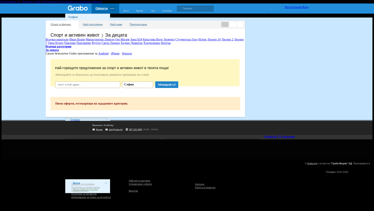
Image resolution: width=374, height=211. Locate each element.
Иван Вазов (77, 39)
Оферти (105, 8)
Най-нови (116, 24)
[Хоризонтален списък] (225, 24)
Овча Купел (56, 43)
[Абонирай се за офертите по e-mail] (282, 128)
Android (103, 53)
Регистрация (293, 7)
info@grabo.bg (116, 129)
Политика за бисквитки (84, 194)
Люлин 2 (227, 39)
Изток (202, 39)
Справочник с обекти (140, 184)
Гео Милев (122, 39)
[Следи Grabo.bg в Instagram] (290, 128)
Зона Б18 (136, 39)
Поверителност (80, 190)
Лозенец (169, 39)
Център (166, 43)
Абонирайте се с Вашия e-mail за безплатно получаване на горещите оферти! (51, 1)
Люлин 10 (214, 39)
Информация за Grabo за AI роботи (91, 197)
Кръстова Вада (153, 39)
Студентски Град (186, 39)
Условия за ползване (83, 184)
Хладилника (151, 43)
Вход (305, 7)
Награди (199, 184)
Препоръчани (138, 24)
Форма (99, 129)
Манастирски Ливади (100, 39)
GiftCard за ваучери (139, 180)
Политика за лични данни (85, 187)
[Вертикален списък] (233, 24)
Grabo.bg (312, 163)
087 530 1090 (135, 129)
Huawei (127, 53)
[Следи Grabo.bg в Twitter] (298, 128)
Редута (96, 43)
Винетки (133, 191)
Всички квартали (57, 39)
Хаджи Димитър (132, 43)
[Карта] (240, 24)
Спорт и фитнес (61, 24)
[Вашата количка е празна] (269, 8)
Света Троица (110, 43)
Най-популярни (93, 24)
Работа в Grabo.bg (205, 187)
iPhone (115, 53)
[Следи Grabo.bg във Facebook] (306, 128)
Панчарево (84, 43)
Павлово (70, 43)
